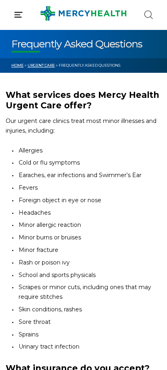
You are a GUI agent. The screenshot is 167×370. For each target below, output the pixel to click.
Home (17, 65)
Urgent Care (41, 65)
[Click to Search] (148, 15)
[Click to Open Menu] (18, 15)
